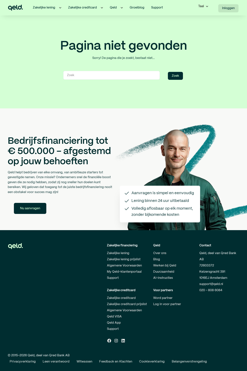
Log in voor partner (167, 304)
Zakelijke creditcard (121, 298)
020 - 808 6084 (210, 290)
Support (157, 7)
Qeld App (114, 322)
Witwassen (84, 361)
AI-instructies (163, 278)
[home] (15, 7)
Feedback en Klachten (115, 361)
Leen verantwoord (56, 361)
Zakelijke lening (118, 253)
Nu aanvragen (30, 208)
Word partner (163, 298)
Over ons (159, 253)
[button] (60, 8)
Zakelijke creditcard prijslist (127, 304)
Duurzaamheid (163, 271)
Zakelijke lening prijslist (123, 259)
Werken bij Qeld (164, 265)
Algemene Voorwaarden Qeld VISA (124, 313)
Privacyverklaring (23, 361)
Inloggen (228, 8)
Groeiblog (137, 7)
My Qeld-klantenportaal (124, 271)
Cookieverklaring (152, 361)
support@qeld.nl (211, 284)
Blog (156, 259)
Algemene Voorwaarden (124, 265)
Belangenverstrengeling (189, 361)
